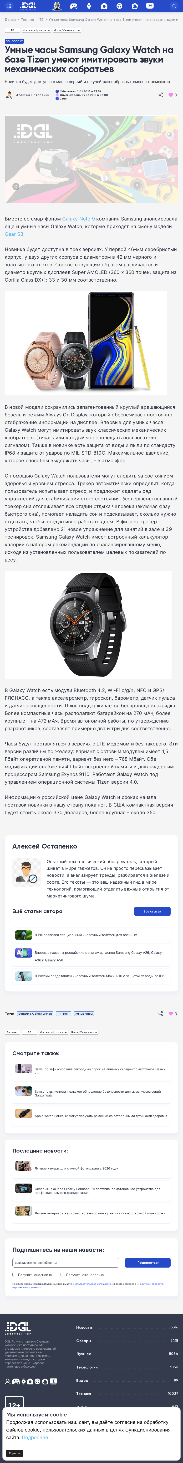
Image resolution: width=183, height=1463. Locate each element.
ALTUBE (150, 6)
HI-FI (119, 6)
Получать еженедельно (85, 1275)
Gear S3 (14, 234)
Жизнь (82, 1407)
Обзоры (83, 1340)
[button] (174, 6)
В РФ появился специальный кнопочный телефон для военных (86, 935)
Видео (82, 1380)
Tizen (64, 1013)
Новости (84, 1327)
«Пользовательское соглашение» (93, 1283)
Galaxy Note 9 (78, 218)
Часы (89, 6)
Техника (12, 1032)
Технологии (87, 1367)
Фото (104, 6)
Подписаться (148, 1262)
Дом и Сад (134, 6)
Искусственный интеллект (57, 6)
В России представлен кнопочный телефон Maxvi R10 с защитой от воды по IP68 (101, 976)
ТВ (12, 30)
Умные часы (84, 1013)
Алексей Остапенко (32, 95)
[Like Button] (170, 95)
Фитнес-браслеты (36, 30)
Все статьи (152, 911)
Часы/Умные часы (67, 30)
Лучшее (83, 1353)
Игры (73, 6)
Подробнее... (37, 1437)
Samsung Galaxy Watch (35, 1013)
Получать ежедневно (35, 1275)
